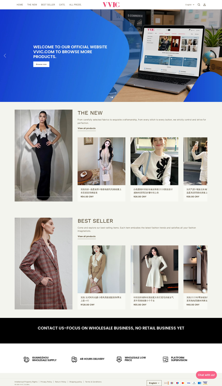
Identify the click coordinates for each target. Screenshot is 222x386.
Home (20, 4)
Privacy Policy (46, 382)
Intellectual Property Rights (26, 382)
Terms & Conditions (93, 382)
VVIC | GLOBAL (25, 384)
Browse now (41, 64)
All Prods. (75, 4)
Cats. (62, 4)
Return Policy (60, 382)
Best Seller (48, 4)
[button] (199, 4)
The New (32, 4)
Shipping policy (75, 382)
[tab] (109, 97)
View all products (87, 128)
